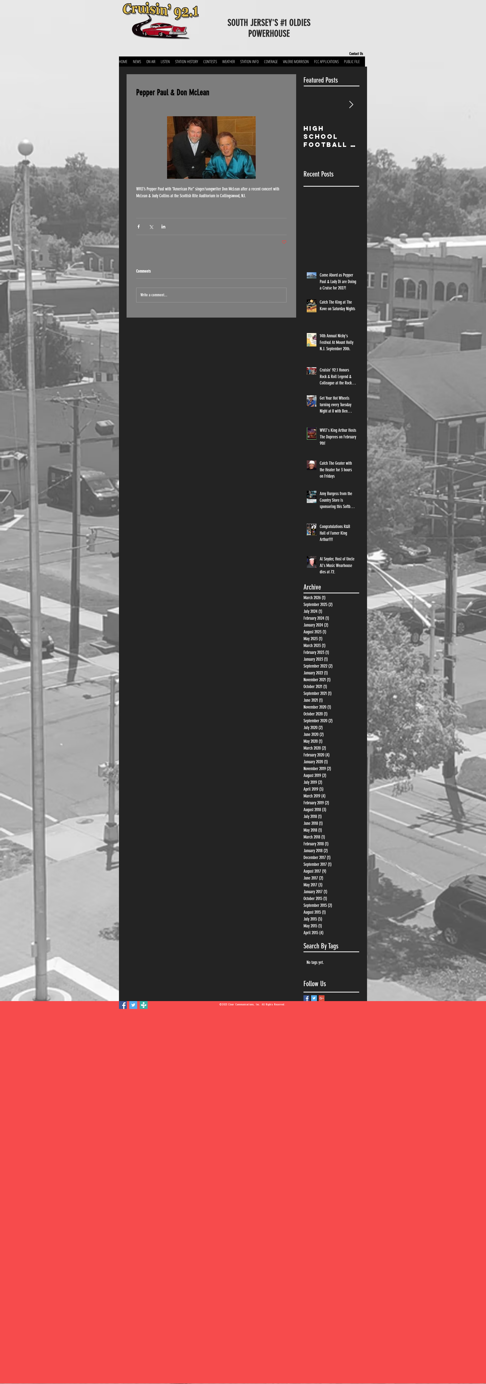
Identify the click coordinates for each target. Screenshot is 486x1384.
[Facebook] (123, 1005)
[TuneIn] (144, 1005)
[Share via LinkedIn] (163, 226)
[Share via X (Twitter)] (151, 226)
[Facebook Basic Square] (306, 998)
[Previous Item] (311, 105)
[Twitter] (133, 1005)
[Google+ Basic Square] (322, 998)
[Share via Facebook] (138, 226)
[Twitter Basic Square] (314, 998)
